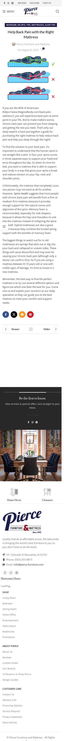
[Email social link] (22, 314)
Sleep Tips (50, 25)
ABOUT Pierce (10, 646)
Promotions (8, 637)
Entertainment (10, 620)
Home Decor (9, 626)
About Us (7, 651)
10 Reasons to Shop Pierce (16, 674)
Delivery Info (9, 700)
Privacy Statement (12, 716)
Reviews (6, 657)
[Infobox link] (47, 495)
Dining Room (9, 609)
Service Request (11, 711)
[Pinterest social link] (12, 3)
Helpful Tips (24, 25)
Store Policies (9, 722)
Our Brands (8, 668)
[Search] (57, 11)
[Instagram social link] (8, 3)
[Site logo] (31, 11)
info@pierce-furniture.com (29, 564)
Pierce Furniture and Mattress (33, 44)
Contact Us (8, 694)
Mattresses (38, 25)
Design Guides (10, 679)
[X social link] (14, 314)
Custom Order (10, 663)
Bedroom (11, 25)
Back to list (31, 329)
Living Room (9, 597)
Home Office (9, 614)
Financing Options (12, 705)
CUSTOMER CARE (11, 688)
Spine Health (21, 193)
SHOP (5, 592)
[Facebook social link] (4, 3)
